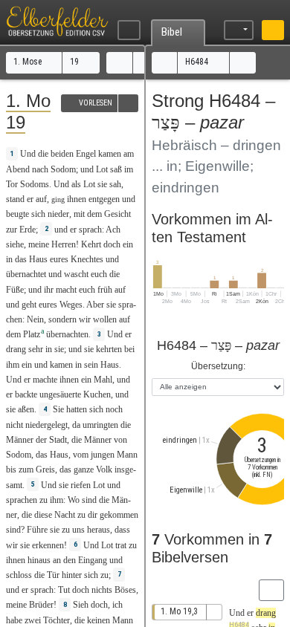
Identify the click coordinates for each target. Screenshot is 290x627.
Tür (53, 575)
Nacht (64, 515)
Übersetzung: (218, 366)
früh (104, 290)
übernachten (67, 334)
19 (75, 61)
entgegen (104, 199)
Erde (27, 229)
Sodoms (34, 184)
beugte (17, 214)
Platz (31, 334)
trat (120, 545)
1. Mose (28, 61)
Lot (102, 169)
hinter (72, 575)
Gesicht (117, 214)
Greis (45, 469)
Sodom (63, 169)
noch (114, 409)
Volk (104, 469)
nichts (101, 590)
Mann (127, 454)
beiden (62, 154)
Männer (19, 440)
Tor (12, 184)
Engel (86, 154)
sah (115, 184)
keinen (98, 620)
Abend (18, 169)
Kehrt (91, 244)
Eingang (92, 560)
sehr (35, 349)
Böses (125, 590)
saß (116, 169)
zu (43, 500)
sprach (90, 229)
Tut (64, 590)
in (9, 259)
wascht (76, 274)
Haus (38, 259)
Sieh (80, 605)
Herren (63, 244)
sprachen (21, 500)
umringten (100, 425)
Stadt (58, 440)
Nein (35, 319)
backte (26, 394)
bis (11, 469)
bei (129, 349)
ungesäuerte (60, 394)
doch (111, 244)
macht (66, 290)
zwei (33, 620)
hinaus (39, 560)
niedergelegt (46, 425)
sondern (62, 319)
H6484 (197, 61)
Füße (15, 290)
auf (41, 199)
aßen (26, 409)
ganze (84, 469)
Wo (74, 500)
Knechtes (87, 259)
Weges (71, 304)
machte (45, 379)
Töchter (56, 620)
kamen (109, 154)
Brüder (41, 605)
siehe (15, 244)
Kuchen (97, 394)
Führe (37, 529)
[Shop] (273, 30)
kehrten (109, 349)
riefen (81, 485)
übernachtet (26, 274)
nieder (58, 214)
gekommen (119, 515)
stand (15, 199)
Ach (113, 229)
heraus (98, 529)
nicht (14, 425)
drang (16, 349)
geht (29, 304)
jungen (103, 454)
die (27, 515)
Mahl (103, 379)
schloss (19, 575)
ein (128, 244)
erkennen (48, 545)
